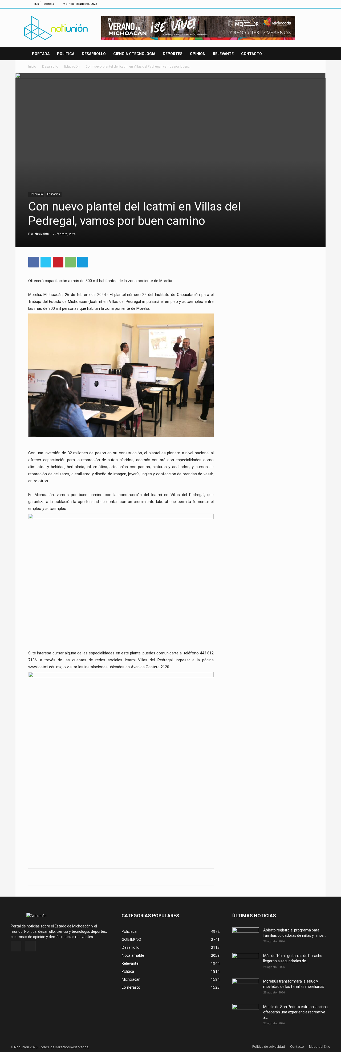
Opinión (197, 54)
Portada (41, 54)
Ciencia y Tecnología (134, 54)
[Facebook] (300, 3)
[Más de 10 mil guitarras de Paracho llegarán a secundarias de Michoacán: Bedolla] (245, 962)
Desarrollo (94, 54)
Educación (72, 66)
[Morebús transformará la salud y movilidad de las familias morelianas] (245, 988)
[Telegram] (82, 262)
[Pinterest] (58, 262)
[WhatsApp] (70, 262)
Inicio (32, 66)
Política (65, 54)
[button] (306, 54)
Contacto (251, 54)
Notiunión (42, 234)
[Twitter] (309, 3)
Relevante (223, 54)
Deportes (172, 54)
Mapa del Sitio (319, 1046)
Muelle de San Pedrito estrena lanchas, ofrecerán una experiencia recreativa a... (295, 1012)
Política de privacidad (268, 1046)
